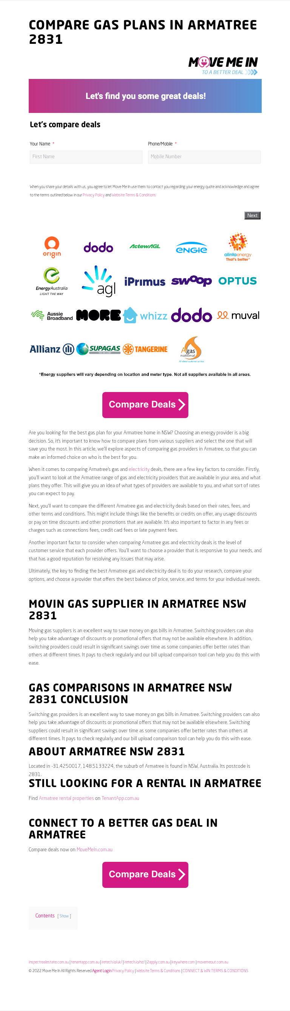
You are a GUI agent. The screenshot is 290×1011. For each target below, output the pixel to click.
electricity (139, 469)
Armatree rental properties (66, 798)
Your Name (40, 144)
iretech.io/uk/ (112, 962)
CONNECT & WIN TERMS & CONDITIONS (215, 971)
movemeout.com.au (212, 962)
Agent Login (101, 971)
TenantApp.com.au (120, 798)
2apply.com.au (158, 962)
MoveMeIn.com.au (95, 849)
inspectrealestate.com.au (49, 962)
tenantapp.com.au (85, 962)
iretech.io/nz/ (134, 962)
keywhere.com (183, 962)
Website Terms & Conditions (134, 195)
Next (252, 215)
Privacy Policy (94, 195)
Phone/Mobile (160, 144)
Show (64, 916)
